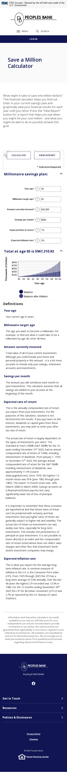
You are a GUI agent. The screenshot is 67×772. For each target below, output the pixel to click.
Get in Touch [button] (11, 698)
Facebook (33, 683)
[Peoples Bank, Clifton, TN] (34, 19)
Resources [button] (9, 708)
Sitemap (33, 739)
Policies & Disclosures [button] (17, 717)
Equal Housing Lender (37, 756)
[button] (33, 174)
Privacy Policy (33, 734)
